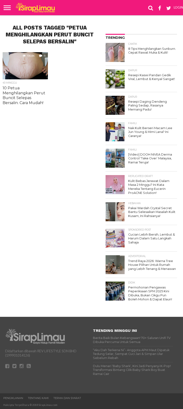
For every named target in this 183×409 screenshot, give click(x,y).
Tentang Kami (38, 398)
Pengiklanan (13, 398)
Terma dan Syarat (67, 398)
